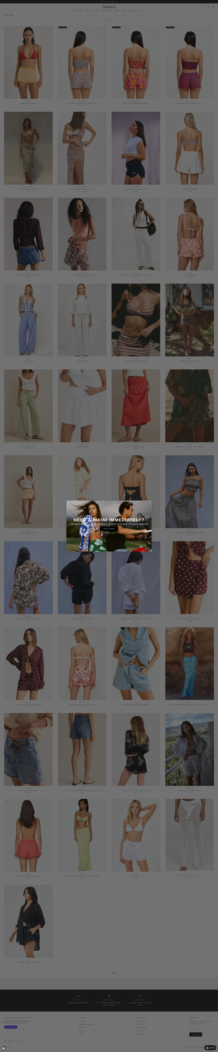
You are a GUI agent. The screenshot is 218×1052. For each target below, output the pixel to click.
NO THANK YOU (109, 533)
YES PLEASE (109, 528)
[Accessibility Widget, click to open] (4, 1048)
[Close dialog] (68, 502)
